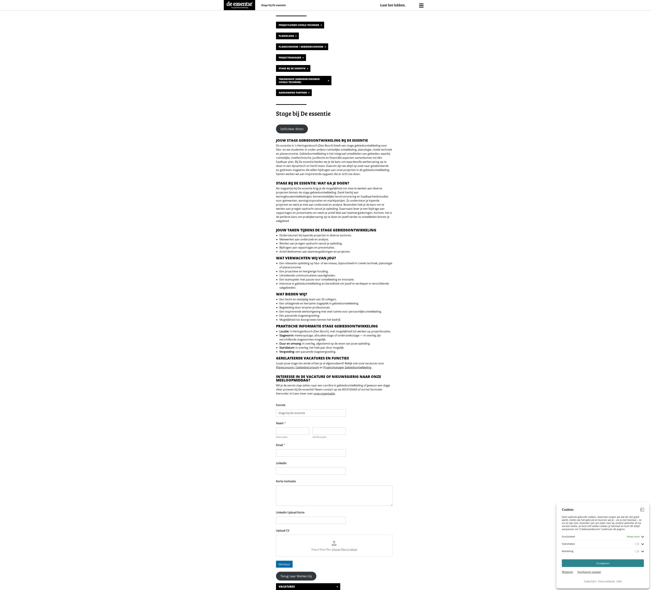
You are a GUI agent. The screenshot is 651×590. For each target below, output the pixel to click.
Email (280, 445)
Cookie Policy (590, 581)
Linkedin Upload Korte (290, 512)
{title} (619, 581)
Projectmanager (290, 57)
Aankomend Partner (293, 92)
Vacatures (287, 586)
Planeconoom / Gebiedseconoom (301, 46)
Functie (280, 405)
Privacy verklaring (606, 581)
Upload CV (282, 530)
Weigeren (567, 572)
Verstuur (284, 564)
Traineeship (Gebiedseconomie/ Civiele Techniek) (299, 80)
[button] (642, 509)
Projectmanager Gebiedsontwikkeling (347, 367)
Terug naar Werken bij (296, 576)
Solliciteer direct (291, 129)
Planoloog (286, 35)
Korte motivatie (286, 481)
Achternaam (320, 437)
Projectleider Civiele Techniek (299, 25)
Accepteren (602, 563)
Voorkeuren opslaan (589, 572)
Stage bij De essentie (292, 68)
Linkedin (281, 463)
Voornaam (282, 437)
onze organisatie (324, 393)
